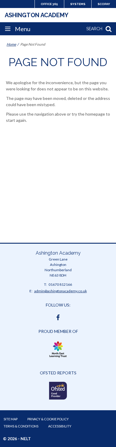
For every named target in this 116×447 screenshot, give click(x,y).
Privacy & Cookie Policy (48, 419)
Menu (22, 28)
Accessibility (59, 426)
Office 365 (49, 4)
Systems (77, 4)
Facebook (58, 316)
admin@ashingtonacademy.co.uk (60, 291)
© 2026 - (17, 438)
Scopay (104, 4)
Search (94, 28)
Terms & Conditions (21, 426)
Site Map (11, 419)
